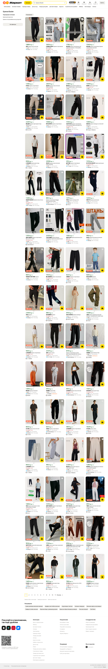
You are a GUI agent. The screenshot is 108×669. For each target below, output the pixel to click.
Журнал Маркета (64, 633)
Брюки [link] (32, 276)
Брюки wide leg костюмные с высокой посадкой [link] (94, 467)
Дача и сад (35, 644)
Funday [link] (68, 276)
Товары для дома (37, 635)
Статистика (6, 666)
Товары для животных (38, 653)
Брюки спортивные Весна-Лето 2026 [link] (34, 238)
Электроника (36, 631)
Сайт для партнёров (64, 653)
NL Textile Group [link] (90, 163)
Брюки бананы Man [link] (92, 352)
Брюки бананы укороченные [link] (34, 583)
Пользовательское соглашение (18, 666)
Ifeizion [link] (88, 390)
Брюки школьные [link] (95, 163)
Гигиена (35, 629)
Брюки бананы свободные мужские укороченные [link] (54, 238)
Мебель (35, 624)
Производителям (90, 626)
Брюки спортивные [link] (32, 85)
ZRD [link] (27, 46)
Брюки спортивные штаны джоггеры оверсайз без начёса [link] (73, 353)
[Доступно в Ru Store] (18, 629)
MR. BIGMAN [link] (49, 276)
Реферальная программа (92, 624)
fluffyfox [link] (69, 123)
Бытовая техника (37, 626)
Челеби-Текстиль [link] (30, 276)
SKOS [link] (27, 314)
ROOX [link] (87, 237)
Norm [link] (87, 85)
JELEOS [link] (48, 85)
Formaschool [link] (49, 46)
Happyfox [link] (68, 237)
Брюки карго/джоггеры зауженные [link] (33, 124)
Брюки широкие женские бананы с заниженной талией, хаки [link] (94, 315)
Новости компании (90, 622)
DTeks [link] (27, 85)
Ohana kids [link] (69, 545)
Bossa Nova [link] (49, 123)
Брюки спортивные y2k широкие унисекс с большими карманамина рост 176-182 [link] (73, 47)
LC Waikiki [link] (28, 163)
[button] (29, 15)
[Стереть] (64, 2)
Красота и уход (36, 640)
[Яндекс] (104, 667)
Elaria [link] (27, 583)
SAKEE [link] (47, 428)
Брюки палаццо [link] (73, 314)
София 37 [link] (68, 390)
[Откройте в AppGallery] (13, 629)
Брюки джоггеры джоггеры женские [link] (73, 506)
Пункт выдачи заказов (91, 629)
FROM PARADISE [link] (30, 200)
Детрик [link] (68, 163)
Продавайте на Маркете (65, 649)
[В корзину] (42, 40)
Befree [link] (27, 390)
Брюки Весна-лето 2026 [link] (73, 583)
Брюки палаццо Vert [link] (72, 200)
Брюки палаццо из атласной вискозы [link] (94, 124)
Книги (34, 646)
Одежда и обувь (37, 633)
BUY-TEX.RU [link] (69, 506)
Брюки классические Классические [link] (53, 86)
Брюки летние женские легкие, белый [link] (93, 506)
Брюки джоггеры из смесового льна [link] (72, 467)
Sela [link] (27, 506)
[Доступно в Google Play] (9, 629)
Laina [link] (47, 545)
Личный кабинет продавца (66, 646)
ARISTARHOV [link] (29, 237)
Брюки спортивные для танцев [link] (54, 47)
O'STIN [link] (27, 428)
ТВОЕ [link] (87, 314)
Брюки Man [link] (50, 390)
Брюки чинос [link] (50, 352)
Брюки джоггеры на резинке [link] (54, 545)
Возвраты (62, 631)
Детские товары (37, 657)
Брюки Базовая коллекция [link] (94, 237)
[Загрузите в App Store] (4, 629)
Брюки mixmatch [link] (32, 390)
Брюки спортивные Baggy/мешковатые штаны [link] (52, 200)
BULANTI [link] (28, 123)
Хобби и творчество (38, 642)
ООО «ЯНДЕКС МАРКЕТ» (100, 665)
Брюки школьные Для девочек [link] (74, 238)
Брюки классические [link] (32, 46)
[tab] (7, 7)
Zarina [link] (88, 352)
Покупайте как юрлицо (65, 626)
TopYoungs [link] (49, 237)
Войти (102, 2)
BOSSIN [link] (68, 46)
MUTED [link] (68, 85)
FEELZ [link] (67, 200)
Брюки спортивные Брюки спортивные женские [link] (94, 47)
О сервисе (62, 629)
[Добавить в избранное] (42, 19)
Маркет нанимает (90, 631)
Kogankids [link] (49, 314)
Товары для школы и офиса (39, 649)
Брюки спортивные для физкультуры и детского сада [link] (74, 546)
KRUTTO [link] (88, 200)
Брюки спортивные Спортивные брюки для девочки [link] (74, 124)
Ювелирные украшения (38, 660)
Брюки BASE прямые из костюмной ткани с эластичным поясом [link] (73, 86)
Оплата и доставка (64, 624)
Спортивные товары (38, 651)
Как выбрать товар (64, 622)
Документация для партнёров (67, 651)
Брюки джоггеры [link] (92, 85)
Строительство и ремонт (39, 655)
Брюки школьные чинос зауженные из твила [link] (33, 506)
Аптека (34, 638)
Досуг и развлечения (38, 622)
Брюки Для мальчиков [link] (34, 545)
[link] (34, 606)
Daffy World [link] (69, 314)
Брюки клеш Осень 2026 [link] (34, 200)
